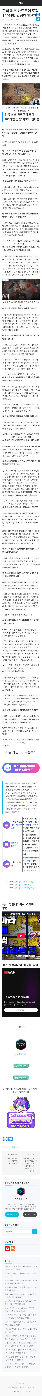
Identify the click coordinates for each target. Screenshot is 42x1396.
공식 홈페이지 (13, 1387)
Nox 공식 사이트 (21, 1054)
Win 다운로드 (14, 1214)
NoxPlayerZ (16, 1391)
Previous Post (13, 1159)
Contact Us (26, 1391)
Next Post (29, 1163)
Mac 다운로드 (32, 1214)
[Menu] (3, 3)
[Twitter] (38, 19)
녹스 (21, 3)
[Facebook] (38, 14)
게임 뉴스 (15, 1147)
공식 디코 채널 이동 (26, 888)
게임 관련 (22, 1387)
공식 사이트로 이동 (26, 882)
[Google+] (38, 21)
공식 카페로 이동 (25, 885)
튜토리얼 (31, 1387)
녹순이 (18, 20)
